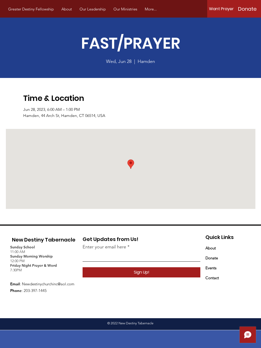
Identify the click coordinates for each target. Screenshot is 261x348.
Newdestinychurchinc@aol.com (48, 284)
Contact (212, 277)
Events (210, 267)
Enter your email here (104, 247)
